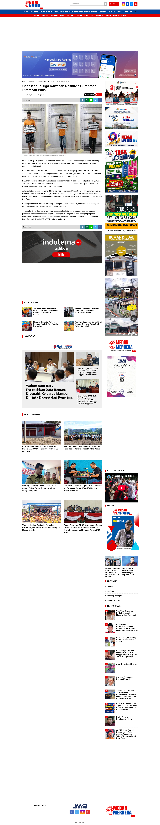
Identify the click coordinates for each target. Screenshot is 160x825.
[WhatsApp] (87, 100)
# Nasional (109, 591)
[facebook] (127, 4)
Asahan (79, 15)
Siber (44, 806)
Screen (114, 4)
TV (131, 12)
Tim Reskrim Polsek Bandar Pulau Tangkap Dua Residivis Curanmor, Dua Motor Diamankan (45, 311)
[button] (135, 11)
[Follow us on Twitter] (77, 812)
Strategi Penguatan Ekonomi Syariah (124, 678)
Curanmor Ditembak (42, 82)
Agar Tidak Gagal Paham (126, 664)
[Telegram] (82, 100)
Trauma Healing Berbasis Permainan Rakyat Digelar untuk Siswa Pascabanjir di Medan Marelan (41, 527)
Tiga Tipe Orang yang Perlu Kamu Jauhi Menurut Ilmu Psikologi (126, 613)
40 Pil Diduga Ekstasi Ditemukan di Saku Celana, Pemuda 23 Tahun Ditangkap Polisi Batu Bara (126, 734)
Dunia (87, 12)
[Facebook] (100, 100)
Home (25, 12)
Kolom (112, 12)
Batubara (99, 15)
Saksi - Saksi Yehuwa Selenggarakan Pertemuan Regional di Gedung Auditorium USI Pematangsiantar (126, 694)
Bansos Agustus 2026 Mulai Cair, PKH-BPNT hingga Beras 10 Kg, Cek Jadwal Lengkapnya (126, 654)
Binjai (62, 15)
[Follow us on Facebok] (72, 812)
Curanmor (31, 82)
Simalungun (88, 15)
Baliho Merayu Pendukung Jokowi (124, 718)
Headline (34, 12)
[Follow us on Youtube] (88, 812)
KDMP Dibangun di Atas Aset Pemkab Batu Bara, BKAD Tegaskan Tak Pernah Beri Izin (40, 448)
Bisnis (49, 12)
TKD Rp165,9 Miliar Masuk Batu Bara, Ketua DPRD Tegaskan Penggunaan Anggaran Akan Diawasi (87, 372)
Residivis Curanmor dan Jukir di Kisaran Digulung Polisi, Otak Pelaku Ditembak (88, 324)
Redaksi (37, 806)
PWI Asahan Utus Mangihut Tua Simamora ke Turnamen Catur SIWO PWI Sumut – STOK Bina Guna (83, 488)
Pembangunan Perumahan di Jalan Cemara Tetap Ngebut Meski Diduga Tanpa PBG (127, 627)
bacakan (90, 94)
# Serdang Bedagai (113, 596)
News (42, 12)
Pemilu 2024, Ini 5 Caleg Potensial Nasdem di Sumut (126, 639)
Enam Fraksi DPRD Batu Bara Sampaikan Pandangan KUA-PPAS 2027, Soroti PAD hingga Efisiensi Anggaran (87, 400)
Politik (94, 12)
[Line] (91, 100)
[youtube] (135, 4)
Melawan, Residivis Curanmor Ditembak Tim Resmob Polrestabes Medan (87, 310)
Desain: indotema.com (80, 822)
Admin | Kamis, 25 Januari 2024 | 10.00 (33, 95)
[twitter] (131, 4)
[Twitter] (95, 100)
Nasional (78, 12)
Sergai (108, 15)
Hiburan (69, 12)
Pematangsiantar (119, 15)
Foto (126, 12)
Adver (119, 12)
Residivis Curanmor (62, 82)
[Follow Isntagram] (82, 812)
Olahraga (103, 12)
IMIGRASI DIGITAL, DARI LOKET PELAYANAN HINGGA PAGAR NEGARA (113, 572)
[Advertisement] (80, 36)
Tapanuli (54, 15)
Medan (36, 15)
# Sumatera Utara (112, 600)
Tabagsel (44, 15)
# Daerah (109, 587)
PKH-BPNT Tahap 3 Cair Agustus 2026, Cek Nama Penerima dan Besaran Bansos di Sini (126, 707)
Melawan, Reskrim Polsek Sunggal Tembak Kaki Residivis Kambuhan (46, 324)
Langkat (70, 15)
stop (99, 94)
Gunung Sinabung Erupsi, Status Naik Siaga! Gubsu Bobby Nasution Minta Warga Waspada (39, 488)
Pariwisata (59, 12)
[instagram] (123, 4)
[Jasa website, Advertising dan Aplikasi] (62, 265)
